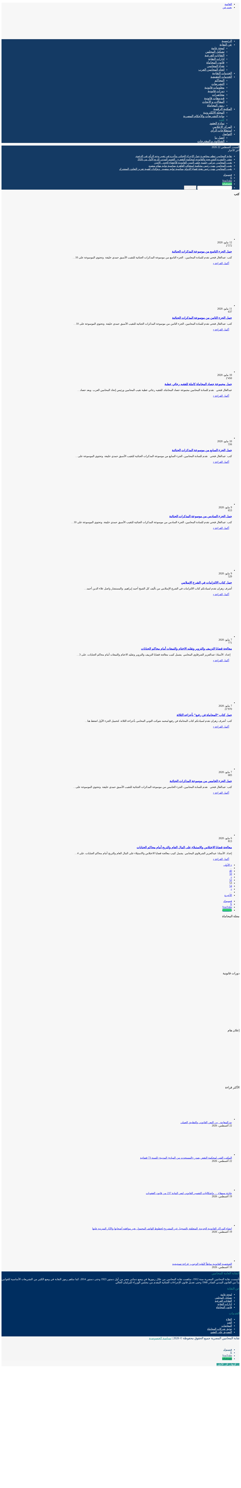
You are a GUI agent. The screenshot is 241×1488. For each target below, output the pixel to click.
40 (230, 871)
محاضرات (218, 94)
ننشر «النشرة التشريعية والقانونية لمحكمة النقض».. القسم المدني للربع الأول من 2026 (185, 159)
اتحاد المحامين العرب (211, 69)
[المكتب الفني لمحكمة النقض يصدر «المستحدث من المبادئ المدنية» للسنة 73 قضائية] (211, 1154)
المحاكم (219, 80)
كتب (221, 119)
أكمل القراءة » (221, 263)
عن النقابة (226, 44)
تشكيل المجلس (214, 51)
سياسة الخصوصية (160, 1338)
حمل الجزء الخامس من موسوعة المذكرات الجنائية (201, 781)
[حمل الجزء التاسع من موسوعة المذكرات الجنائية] (195, 239)
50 (230, 874)
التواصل (227, 134)
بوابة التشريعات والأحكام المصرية (203, 116)
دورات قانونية (216, 91)
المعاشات (226, 1325)
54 (230, 886)
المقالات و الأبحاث (213, 101)
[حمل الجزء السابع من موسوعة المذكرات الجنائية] (195, 438)
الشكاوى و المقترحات (210, 141)
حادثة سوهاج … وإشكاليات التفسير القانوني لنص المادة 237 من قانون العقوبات (189, 1193)
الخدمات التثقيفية (221, 76)
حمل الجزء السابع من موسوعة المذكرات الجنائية (202, 450)
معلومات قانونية (214, 87)
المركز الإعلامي (222, 126)
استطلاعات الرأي (221, 130)
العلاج (229, 1319)
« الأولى (227, 865)
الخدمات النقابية (222, 73)
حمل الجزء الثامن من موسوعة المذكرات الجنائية (202, 317)
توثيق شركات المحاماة (219, 1329)
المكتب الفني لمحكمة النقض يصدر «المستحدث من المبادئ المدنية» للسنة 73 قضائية (186, 1157)
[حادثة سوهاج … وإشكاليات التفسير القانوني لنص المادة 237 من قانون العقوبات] (211, 1190)
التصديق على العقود (221, 1332)
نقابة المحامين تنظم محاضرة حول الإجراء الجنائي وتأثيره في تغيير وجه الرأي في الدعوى (183, 156)
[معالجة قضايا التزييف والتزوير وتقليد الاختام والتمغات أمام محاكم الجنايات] (195, 636)
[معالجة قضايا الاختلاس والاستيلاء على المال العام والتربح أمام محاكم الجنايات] (195, 835)
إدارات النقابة (216, 58)
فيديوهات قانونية (214, 98)
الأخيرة (228, 895)
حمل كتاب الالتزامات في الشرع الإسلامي (206, 582)
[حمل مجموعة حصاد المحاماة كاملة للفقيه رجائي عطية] (195, 371)
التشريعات (217, 83)
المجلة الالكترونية (213, 112)
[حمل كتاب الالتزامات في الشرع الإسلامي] (195, 570)
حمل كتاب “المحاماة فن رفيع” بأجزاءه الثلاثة (204, 715)
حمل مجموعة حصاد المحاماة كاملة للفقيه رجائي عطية (198, 384)
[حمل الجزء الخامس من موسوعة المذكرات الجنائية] (195, 769)
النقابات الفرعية (214, 55)
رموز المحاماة (215, 105)
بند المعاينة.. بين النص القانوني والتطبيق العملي (206, 1122)
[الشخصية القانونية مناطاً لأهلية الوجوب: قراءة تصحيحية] (211, 1260)
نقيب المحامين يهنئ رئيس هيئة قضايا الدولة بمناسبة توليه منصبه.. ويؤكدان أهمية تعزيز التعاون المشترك (175, 169)
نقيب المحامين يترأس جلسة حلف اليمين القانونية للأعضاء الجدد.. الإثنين (193, 162)
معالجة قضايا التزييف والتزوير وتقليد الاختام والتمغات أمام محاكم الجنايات (186, 648)
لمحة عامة (217, 48)
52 (230, 880)
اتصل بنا (219, 137)
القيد (229, 1322)
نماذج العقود (217, 123)
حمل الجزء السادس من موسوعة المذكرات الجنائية (200, 516)
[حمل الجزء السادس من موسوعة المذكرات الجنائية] (195, 504)
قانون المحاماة (215, 62)
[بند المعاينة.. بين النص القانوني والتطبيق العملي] (211, 1119)
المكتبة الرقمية (222, 109)
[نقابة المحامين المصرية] (195, 34)
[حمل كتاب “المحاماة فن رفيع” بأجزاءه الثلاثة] (195, 702)
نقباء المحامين (215, 66)
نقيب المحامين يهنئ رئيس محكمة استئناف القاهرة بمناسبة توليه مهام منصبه (190, 165)
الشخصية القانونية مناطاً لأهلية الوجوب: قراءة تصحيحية (202, 1264)
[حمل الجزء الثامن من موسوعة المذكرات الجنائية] (195, 305)
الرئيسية (227, 41)
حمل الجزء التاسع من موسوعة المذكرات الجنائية (202, 251)
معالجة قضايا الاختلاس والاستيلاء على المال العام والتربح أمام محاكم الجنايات (184, 847)
